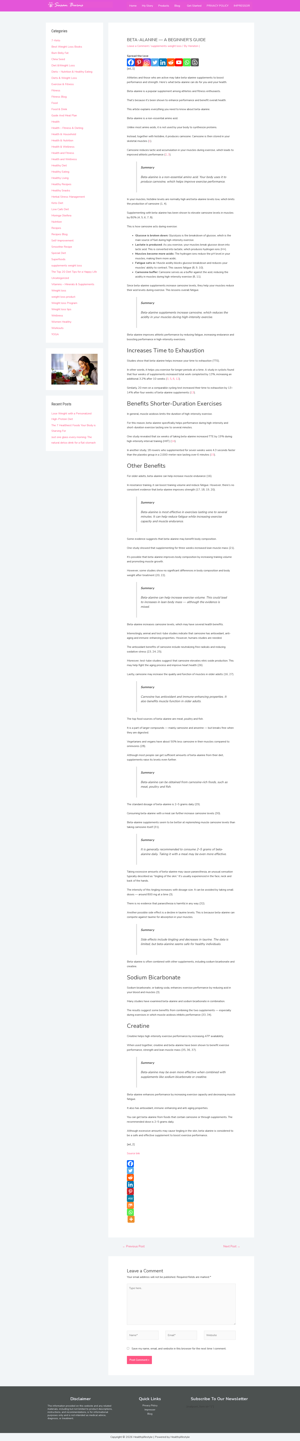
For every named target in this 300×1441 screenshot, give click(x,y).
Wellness (57, 315)
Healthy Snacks (60, 190)
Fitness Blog (59, 97)
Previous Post (133, 1246)
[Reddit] (171, 62)
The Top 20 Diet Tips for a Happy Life (74, 272)
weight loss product (63, 297)
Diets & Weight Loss (64, 78)
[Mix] (130, 1205)
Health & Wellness (62, 147)
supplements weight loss (66, 265)
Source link (133, 1153)
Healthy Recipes (61, 184)
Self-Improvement (62, 240)
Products (163, 6)
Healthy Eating (60, 172)
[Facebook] (131, 62)
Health (55, 122)
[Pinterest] (139, 62)
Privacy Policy (150, 1405)
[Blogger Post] (195, 62)
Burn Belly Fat (60, 53)
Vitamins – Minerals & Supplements (72, 284)
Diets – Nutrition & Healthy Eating (71, 72)
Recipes (56, 228)
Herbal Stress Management (68, 197)
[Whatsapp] (187, 62)
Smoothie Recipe (61, 247)
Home (133, 6)
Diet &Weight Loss (63, 65)
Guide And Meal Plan (64, 115)
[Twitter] (155, 62)
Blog (177, 6)
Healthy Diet (59, 165)
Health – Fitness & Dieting (67, 128)
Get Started (194, 6)
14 (173, 441)
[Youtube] (179, 62)
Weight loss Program (64, 303)
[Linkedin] (163, 62)
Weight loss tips (61, 309)
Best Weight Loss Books (66, 47)
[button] (178, 6)
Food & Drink (59, 109)
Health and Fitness (62, 153)
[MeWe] (130, 1198)
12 (177, 379)
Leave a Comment (138, 46)
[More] (131, 1219)
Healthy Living (60, 178)
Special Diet (58, 253)
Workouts (57, 328)
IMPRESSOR (242, 6)
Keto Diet (57, 203)
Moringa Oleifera (61, 215)
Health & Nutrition (62, 140)
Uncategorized (60, 278)
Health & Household (63, 134)
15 (212, 455)
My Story (147, 6)
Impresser (150, 1409)
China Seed (58, 59)
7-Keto (55, 40)
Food (54, 103)
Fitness (55, 90)
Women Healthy (61, 322)
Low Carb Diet (60, 209)
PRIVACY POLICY (217, 6)
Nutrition (56, 222)
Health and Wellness (64, 159)
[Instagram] (147, 62)
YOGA (55, 334)
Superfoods (58, 259)
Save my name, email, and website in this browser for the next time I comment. (179, 1349)
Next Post (231, 1246)
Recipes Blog (59, 234)
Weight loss (58, 290)
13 (192, 392)
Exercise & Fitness (62, 84)
